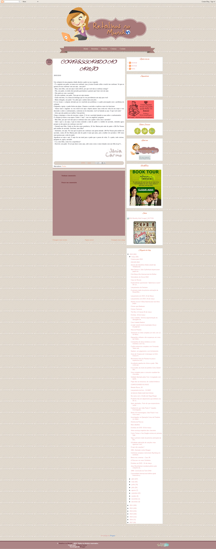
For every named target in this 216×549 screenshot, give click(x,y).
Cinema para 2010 (137, 259)
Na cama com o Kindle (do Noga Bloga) (144, 396)
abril (133, 479)
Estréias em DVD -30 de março (141, 427)
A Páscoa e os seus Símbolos (141, 460)
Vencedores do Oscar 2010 (139, 277)
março (133, 257)
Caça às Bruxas (136, 280)
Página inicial (89, 240)
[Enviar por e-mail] (96, 163)
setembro (134, 493)
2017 (131, 522)
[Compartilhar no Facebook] (102, 163)
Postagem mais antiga (118, 240)
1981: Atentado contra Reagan (141, 450)
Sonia (133, 69)
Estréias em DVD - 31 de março (141, 463)
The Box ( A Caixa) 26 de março (141, 312)
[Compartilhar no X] (100, 163)
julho (133, 487)
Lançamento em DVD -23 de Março (142, 296)
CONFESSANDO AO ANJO (140, 384)
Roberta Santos (81, 545)
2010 (131, 254)
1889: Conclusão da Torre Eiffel (141, 471)
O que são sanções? (137, 447)
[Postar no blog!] (98, 163)
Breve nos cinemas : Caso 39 (140, 457)
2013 (131, 511)
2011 (131, 505)
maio (133, 482)
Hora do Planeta (136, 330)
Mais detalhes (135, 425)
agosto (133, 490)
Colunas (113, 49)
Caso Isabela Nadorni (138, 322)
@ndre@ (134, 63)
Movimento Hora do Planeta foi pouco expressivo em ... (143, 359)
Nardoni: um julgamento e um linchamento (144, 351)
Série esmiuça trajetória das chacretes (143, 430)
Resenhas (94, 49)
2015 (131, 517)
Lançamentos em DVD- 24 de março (143, 299)
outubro (134, 496)
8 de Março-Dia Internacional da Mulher (143, 274)
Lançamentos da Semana (139, 287)
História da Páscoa (137, 422)
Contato (122, 49)
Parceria (104, 49)
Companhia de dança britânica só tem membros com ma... (143, 343)
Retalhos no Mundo (65, 543)
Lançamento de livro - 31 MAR (141, 390)
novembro (134, 499)
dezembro (134, 502)
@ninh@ (134, 66)
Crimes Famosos (136, 309)
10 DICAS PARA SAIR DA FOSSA (142, 393)
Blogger (112, 535)
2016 (131, 519)
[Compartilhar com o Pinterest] (105, 163)
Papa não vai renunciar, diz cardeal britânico (145, 381)
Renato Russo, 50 (137, 387)
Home (86, 49)
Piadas (64, 166)
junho (133, 484)
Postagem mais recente (60, 240)
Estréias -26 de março (138, 315)
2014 (131, 514)
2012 (131, 508)
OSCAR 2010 (135, 262)
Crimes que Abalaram (138, 306)
